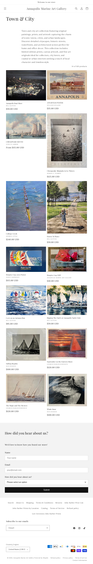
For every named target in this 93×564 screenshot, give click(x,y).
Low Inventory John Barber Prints (46, 514)
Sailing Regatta (12, 364)
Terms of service (81, 558)
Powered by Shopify (41, 558)
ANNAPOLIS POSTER (55, 103)
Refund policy (73, 508)
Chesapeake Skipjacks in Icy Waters (60, 171)
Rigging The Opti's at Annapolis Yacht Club (63, 318)
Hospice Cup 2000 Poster (16, 275)
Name (7, 452)
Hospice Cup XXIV (54, 275)
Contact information (80, 560)
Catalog (44, 508)
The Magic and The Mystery (17, 406)
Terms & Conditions (44, 503)
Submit (46, 490)
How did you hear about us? (18, 477)
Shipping (30, 503)
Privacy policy (68, 558)
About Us (20, 503)
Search (11, 503)
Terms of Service (57, 508)
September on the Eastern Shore (60, 362)
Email (7, 465)
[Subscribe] (47, 528)
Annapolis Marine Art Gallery (23, 558)
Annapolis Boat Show (14, 103)
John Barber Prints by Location (26, 508)
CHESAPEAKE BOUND (14, 142)
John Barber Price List (74, 503)
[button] (5, 8)
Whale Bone (51, 409)
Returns (58, 503)
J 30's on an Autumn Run (15, 318)
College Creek (11, 234)
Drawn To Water (53, 236)
